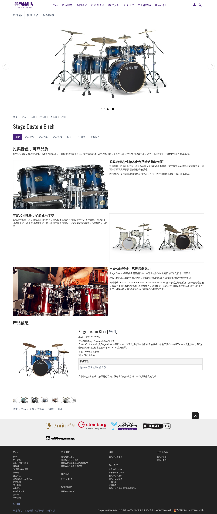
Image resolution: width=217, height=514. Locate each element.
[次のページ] (203, 66)
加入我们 (160, 5)
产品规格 (57, 137)
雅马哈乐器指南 (115, 456)
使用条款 (39, 510)
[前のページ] (13, 66)
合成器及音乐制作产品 (22, 478)
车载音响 (17, 497)
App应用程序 (18, 491)
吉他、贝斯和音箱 (20, 463)
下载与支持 (114, 481)
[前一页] (17, 400)
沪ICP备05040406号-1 (163, 510)
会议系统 (17, 488)
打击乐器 (17, 475)
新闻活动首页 (67, 478)
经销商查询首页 (68, 491)
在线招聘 (28, 510)
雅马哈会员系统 (115, 475)
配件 (69, 137)
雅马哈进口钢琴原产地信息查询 (122, 488)
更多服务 (95, 137)
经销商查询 (98, 5)
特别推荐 (48, 15)
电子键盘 (17, 459)
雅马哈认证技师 (115, 478)
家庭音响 (17, 481)
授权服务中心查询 (116, 472)
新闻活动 (81, 5)
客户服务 (113, 5)
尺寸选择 (81, 137)
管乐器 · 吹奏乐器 (20, 469)
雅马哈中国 (161, 459)
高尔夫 (16, 494)
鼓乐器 (17, 15)
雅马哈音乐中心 (68, 456)
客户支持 (113, 464)
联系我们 (17, 510)
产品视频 (43, 137)
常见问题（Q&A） (116, 469)
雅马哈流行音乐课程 (69, 459)
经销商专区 (114, 485)
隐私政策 (51, 510)
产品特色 (29, 137)
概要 (18, 137)
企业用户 (128, 5)
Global (16, 503)
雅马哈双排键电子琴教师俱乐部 (74, 463)
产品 (55, 5)
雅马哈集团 (161, 456)
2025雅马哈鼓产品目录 (94, 367)
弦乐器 (16, 472)
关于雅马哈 (144, 5)
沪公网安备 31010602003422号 (190, 510)
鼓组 (112, 331)
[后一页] (72, 400)
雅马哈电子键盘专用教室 (71, 466)
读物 (111, 452)
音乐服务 (67, 5)
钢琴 (15, 456)
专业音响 (17, 485)
